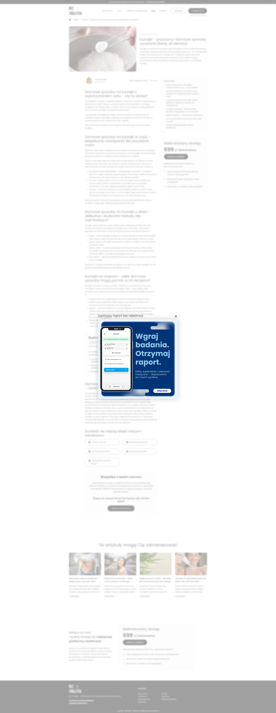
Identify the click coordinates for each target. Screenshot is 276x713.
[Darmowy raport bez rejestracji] (138, 398)
